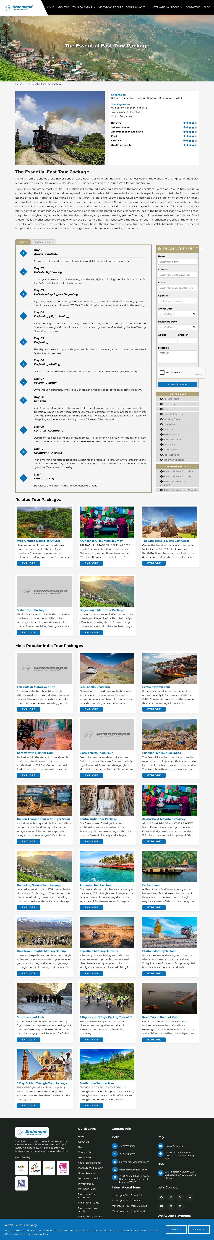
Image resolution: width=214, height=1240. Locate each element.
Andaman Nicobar (173, 459)
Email (161, 282)
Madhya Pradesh (172, 434)
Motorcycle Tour (87, 1157)
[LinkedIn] (189, 1197)
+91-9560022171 (127, 1154)
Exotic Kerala (151, 885)
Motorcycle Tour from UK (177, 476)
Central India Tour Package (98, 819)
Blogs (81, 1147)
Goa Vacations (171, 454)
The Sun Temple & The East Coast (165, 540)
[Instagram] (171, 1197)
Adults (162, 334)
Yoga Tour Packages (90, 1162)
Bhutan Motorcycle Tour (159, 951)
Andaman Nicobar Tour (96, 885)
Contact (163, 269)
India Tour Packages (90, 1216)
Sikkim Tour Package (31, 610)
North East (169, 444)
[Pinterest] (171, 1206)
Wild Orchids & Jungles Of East (38, 540)
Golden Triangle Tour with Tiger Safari (43, 819)
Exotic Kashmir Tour (156, 687)
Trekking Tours (171, 419)
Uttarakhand (170, 424)
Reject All (176, 1229)
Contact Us (193, 7)
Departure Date (167, 321)
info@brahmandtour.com (133, 1169)
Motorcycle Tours (111, 7)
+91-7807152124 (127, 1146)
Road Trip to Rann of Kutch (161, 1017)
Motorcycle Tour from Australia (129, 1205)
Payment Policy (87, 1188)
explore (29, 563)
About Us (63, 7)
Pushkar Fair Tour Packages (161, 752)
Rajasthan (168, 429)
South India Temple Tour (97, 1083)
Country (163, 295)
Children (183, 334)
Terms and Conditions (91, 1178)
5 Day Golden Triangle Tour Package (42, 1083)
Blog (207, 7)
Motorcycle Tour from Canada (180, 490)
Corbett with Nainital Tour (35, 752)
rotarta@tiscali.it (174, 1146)
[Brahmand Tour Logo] (19, 7)
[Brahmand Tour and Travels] (32, 1132)
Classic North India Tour (96, 752)
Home (50, 7)
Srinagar (167, 409)
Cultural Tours (171, 398)
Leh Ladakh (169, 404)
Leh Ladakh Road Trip (95, 687)
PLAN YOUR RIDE (177, 384)
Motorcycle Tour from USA (178, 471)
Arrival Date (165, 308)
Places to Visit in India (90, 1167)
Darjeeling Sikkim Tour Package (102, 610)
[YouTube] (161, 1206)
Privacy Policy (86, 1183)
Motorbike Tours (172, 439)
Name (161, 256)
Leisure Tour (170, 449)
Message (163, 347)
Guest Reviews (86, 1173)
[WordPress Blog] (180, 1206)
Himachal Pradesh (173, 414)
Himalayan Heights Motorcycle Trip (41, 951)
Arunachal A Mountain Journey (101, 540)
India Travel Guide (88, 1202)
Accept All (199, 1229)
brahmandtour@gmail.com (134, 1161)
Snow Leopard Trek (30, 1017)
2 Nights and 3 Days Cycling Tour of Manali (109, 1017)
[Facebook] (161, 1197)
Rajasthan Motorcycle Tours (99, 951)
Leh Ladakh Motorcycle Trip (36, 687)
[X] (180, 1197)
